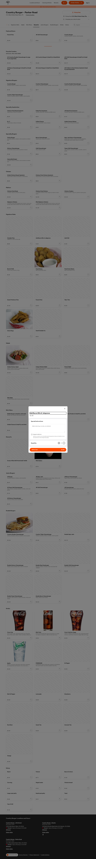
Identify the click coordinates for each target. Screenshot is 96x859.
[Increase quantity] (64, 443)
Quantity (33, 443)
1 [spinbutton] (61, 443)
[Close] (64, 408)
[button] (48, 450)
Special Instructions (37, 421)
